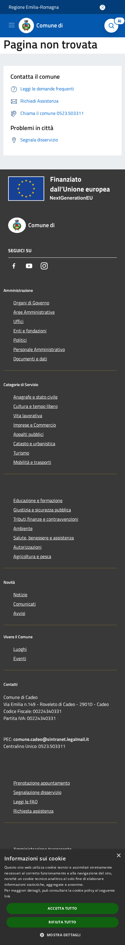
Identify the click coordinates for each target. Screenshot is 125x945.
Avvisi (19, 613)
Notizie (20, 594)
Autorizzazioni (27, 546)
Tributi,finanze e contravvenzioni (45, 519)
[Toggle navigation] (11, 25)
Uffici (18, 321)
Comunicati (24, 603)
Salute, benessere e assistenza (43, 537)
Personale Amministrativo (39, 349)
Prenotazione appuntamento (41, 782)
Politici (20, 339)
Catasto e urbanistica (34, 443)
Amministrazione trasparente (42, 849)
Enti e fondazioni (30, 330)
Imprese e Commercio (34, 424)
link (7, 896)
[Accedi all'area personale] (102, 7)
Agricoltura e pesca (32, 556)
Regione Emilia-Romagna (34, 6)
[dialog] (62, 897)
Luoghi (20, 649)
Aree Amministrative (34, 311)
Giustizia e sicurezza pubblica (42, 509)
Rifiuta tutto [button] (62, 922)
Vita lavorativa (27, 415)
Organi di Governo (31, 302)
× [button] (118, 855)
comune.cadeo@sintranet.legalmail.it (51, 739)
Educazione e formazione (38, 500)
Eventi (19, 658)
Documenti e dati (30, 358)
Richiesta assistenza (33, 810)
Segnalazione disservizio (37, 792)
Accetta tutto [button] (62, 908)
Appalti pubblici (28, 434)
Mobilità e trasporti (32, 462)
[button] (62, 934)
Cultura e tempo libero (35, 406)
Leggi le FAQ (25, 801)
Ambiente (23, 528)
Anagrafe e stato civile (35, 396)
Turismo (21, 452)
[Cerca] (112, 25)
